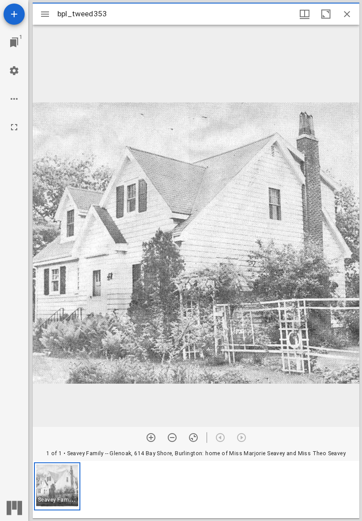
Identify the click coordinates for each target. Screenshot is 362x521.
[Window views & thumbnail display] (304, 14)
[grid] (196, 489)
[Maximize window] (325, 14)
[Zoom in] (151, 437)
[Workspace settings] (14, 70)
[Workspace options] (14, 98)
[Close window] (347, 14)
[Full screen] (14, 127)
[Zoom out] (172, 437)
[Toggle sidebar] (45, 14)
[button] (57, 486)
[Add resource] (14, 14)
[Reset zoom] (193, 437)
